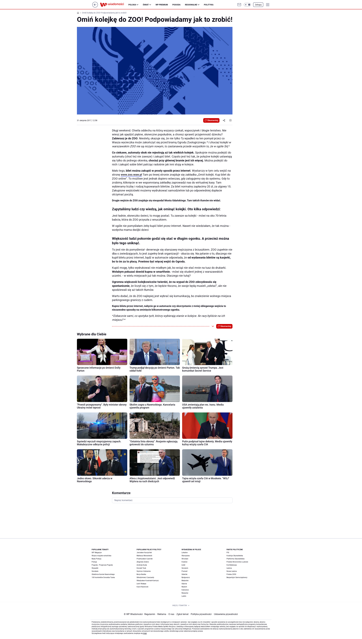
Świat (146, 5)
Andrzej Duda (142, 565)
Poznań (185, 571)
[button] (247, 4)
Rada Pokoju (96, 559)
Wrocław (185, 559)
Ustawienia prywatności (225, 614)
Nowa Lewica (232, 571)
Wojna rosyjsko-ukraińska (101, 556)
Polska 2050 (231, 574)
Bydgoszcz (186, 577)
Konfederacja (232, 565)
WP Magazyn (97, 553)
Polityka (208, 5)
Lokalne (185, 553)
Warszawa (186, 556)
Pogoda (176, 5)
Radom (184, 587)
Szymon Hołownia (144, 571)
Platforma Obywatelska (235, 559)
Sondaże (95, 571)
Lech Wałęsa (141, 584)
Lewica (229, 568)
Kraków (184, 562)
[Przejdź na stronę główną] (95, 6)
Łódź (183, 565)
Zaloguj (258, 5)
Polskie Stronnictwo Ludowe (237, 562)
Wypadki (95, 568)
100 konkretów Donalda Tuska (103, 577)
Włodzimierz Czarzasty (145, 577)
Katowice (185, 590)
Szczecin (185, 568)
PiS (228, 553)
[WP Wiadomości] (114, 4)
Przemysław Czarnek (145, 559)
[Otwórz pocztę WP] (239, 4)
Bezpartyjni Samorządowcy (237, 577)
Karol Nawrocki (142, 587)
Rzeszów (185, 593)
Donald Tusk (141, 568)
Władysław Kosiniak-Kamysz (148, 581)
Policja (94, 562)
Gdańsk (184, 574)
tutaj (144, 633)
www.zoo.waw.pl (131, 174)
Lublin (184, 596)
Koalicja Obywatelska (235, 556)
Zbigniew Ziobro (143, 562)
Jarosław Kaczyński (144, 553)
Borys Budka (141, 574)
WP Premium (162, 5)
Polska (132, 5)
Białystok (185, 581)
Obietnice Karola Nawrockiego (103, 574)
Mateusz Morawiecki (144, 556)
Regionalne (191, 5)
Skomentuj (212, 120)
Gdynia (184, 584)
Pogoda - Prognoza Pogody (102, 565)
